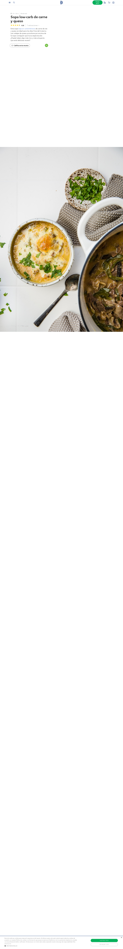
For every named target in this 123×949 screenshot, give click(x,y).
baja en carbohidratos (27, 29)
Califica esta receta (21, 45)
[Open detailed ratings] (39, 25)
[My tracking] (105, 2)
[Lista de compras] (109, 2)
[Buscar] (14, 2)
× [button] (121, 937)
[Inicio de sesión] (113, 2)
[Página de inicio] (61, 2)
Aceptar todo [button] (104, 940)
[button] (42, 946)
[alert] (61, 942)
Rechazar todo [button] (104, 944)
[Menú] (9, 2)
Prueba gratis (97, 2)
